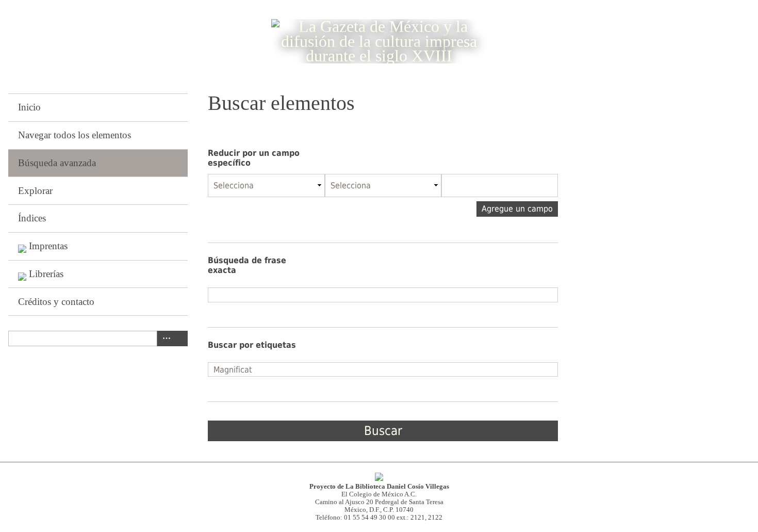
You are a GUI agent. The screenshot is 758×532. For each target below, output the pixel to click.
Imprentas (48, 245)
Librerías (46, 273)
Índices (32, 218)
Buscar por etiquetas (252, 345)
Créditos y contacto (56, 301)
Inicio (29, 107)
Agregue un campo (517, 209)
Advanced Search (164, 338)
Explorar (35, 190)
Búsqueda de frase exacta (247, 265)
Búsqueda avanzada (57, 162)
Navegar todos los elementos (74, 135)
